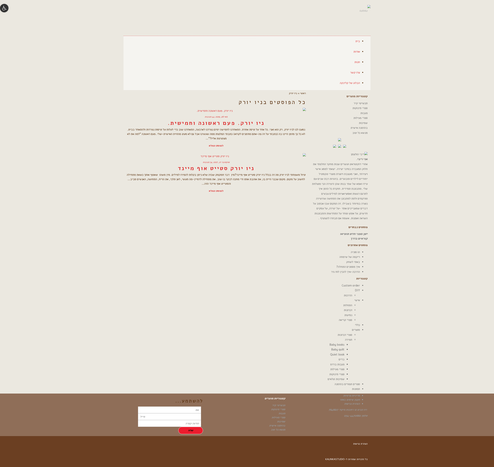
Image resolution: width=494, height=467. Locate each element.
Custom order (351, 285)
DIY (357, 290)
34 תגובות (207, 162)
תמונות (356, 389)
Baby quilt (337, 349)
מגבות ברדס (337, 364)
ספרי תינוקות (360, 108)
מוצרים (356, 330)
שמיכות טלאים (336, 379)
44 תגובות (210, 116)
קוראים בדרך (359, 238)
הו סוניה (355, 252)
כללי (357, 325)
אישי (357, 300)
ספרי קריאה (345, 320)
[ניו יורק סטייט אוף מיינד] (216, 156)
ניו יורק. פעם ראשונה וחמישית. (216, 123)
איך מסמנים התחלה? (348, 267)
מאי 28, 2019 (221, 116)
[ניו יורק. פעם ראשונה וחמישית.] (216, 111)
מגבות (364, 113)
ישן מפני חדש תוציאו (354, 234)
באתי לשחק (353, 262)
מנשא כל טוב (360, 133)
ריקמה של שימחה (349, 257)
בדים (341, 359)
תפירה (348, 340)
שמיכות (363, 123)
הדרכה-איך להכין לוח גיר (345, 272)
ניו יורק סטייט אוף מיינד (216, 168)
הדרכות (348, 295)
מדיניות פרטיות (351, 395)
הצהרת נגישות (352, 404)
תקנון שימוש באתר (350, 399)
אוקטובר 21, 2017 (221, 162)
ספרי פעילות (361, 118)
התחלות (347, 305)
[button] (4, 8)
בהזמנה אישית (359, 128)
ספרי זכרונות (345, 335)
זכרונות (348, 310)
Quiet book (337, 354)
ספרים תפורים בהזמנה (347, 384)
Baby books (336, 345)
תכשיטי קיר (361, 103)
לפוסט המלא (216, 145)
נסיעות (348, 315)
